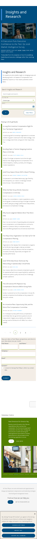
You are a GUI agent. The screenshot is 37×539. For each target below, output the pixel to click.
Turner (19, 175)
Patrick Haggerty (17, 310)
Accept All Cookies (18, 535)
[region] (18, 525)
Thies (23, 50)
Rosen (18, 155)
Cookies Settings (18, 525)
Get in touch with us (22, 502)
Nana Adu (15, 267)
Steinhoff (18, 132)
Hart (14, 155)
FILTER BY (5, 97)
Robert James (16, 219)
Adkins (15, 196)
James (15, 289)
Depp (14, 132)
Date (3, 103)
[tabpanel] (17, 446)
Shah (22, 155)
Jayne (19, 50)
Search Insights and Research (12, 89)
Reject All (18, 530)
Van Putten (24, 175)
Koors (14, 175)
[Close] (35, 514)
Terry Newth (16, 241)
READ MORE (19, 441)
